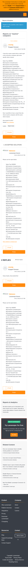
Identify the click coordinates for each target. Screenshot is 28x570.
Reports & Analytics (7, 20)
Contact (17, 507)
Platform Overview (7, 507)
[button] (4, 132)
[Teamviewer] (25, 259)
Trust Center (8, 557)
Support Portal (20, 5)
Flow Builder (6, 486)
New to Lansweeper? (14, 421)
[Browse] (2, 14)
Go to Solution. (10, 122)
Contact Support (6, 543)
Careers (17, 510)
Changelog (5, 521)
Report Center (11, 125)
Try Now (14, 434)
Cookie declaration (7, 559)
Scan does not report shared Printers (12, 457)
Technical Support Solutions (10, 452)
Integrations (5, 510)
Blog (3, 535)
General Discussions (8, 459)
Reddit (9, 5)
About (16, 505)
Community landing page (16, 7)
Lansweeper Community (9, 14)
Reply (14, 137)
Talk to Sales (20, 535)
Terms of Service (19, 559)
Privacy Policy (17, 557)
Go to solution (14, 41)
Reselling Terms (13, 562)
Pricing (3, 513)
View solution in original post (10, 241)
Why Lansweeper (6, 505)
